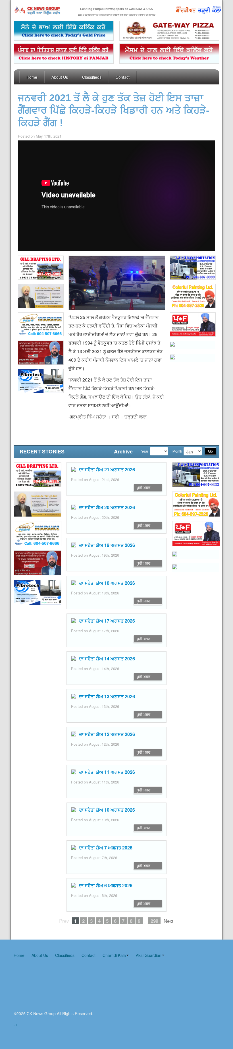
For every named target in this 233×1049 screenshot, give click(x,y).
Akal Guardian (148, 955)
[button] (40, 353)
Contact (123, 77)
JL (16, 1024)
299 (154, 920)
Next (168, 920)
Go (210, 451)
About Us (59, 77)
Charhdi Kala (114, 955)
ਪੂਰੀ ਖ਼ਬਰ (143, 487)
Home (31, 77)
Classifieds (91, 77)
